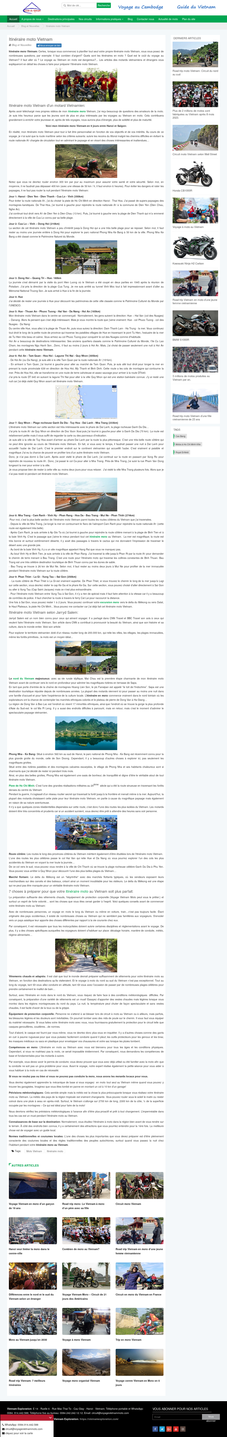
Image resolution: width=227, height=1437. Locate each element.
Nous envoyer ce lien (50, 45)
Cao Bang (180, 436)
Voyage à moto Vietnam (76, 1339)
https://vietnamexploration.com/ (99, 1419)
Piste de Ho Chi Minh (21, 785)
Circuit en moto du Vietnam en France (138, 1294)
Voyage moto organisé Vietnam (81, 1380)
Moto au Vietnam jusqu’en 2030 (28, 1339)
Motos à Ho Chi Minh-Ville (188, 444)
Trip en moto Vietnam (128, 1339)
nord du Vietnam (23, 678)
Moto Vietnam (34, 1151)
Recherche (104, 5)
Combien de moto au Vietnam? (80, 1249)
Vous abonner (211, 1417)
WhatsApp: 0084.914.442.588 (21, 1424)
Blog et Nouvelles (30, 26)
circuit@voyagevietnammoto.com (24, 1429)
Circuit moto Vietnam (128, 1204)
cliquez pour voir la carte (19, 1433)
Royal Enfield (182, 452)
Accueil (11, 26)
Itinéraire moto (55, 1151)
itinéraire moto (77, 891)
